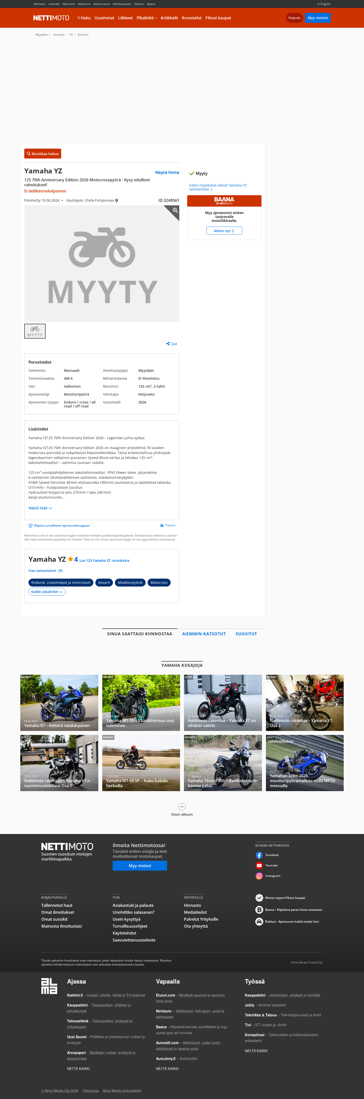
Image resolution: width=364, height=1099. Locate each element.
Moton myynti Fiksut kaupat (285, 898)
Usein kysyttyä (126, 919)
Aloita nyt (224, 217)
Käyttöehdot (124, 933)
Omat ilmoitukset (57, 912)
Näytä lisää (37, 508)
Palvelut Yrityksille (201, 919)
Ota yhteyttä (196, 926)
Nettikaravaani (122, 4)
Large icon (171, 213)
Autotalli (54, 4)
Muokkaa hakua (45, 153)
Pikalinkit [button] (145, 18)
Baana (151, 4)
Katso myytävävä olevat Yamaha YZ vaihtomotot (218, 187)
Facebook (272, 855)
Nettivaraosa (101, 4)
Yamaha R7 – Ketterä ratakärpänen (59, 703)
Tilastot (170, 525)
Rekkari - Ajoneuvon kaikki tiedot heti (292, 921)
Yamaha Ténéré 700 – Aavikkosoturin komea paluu (223, 763)
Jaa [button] (174, 343)
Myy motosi (318, 17)
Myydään (41, 35)
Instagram (272, 876)
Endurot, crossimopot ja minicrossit (60, 582)
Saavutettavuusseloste (134, 940)
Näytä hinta (167, 172)
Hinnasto (192, 905)
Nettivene (68, 4)
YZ (71, 35)
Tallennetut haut (56, 905)
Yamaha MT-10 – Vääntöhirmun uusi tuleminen (141, 703)
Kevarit (104, 582)
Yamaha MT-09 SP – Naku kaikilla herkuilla (141, 763)
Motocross (159, 582)
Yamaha (58, 35)
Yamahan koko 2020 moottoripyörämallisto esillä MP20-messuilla (305, 763)
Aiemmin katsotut (204, 634)
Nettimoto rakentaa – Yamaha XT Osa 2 (305, 703)
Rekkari (139, 4)
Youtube (271, 865)
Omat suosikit (54, 919)
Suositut (246, 634)
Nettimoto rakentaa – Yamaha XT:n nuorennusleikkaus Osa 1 (59, 763)
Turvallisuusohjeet (130, 926)
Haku (86, 18)
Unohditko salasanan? (133, 912)
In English (324, 4)
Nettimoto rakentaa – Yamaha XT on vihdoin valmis (223, 703)
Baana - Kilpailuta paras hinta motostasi (293, 910)
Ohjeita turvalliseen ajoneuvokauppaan (62, 525)
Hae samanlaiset (45, 571)
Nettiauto (39, 4)
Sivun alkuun (182, 814)
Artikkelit (169, 18)
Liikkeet (125, 18)
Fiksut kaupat (218, 18)
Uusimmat (104, 18)
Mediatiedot (195, 912)
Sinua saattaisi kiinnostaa (139, 634)
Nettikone (84, 4)
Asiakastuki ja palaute (133, 905)
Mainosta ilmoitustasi (61, 926)
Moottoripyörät (130, 582)
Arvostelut (192, 18)
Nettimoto (51, 18)
